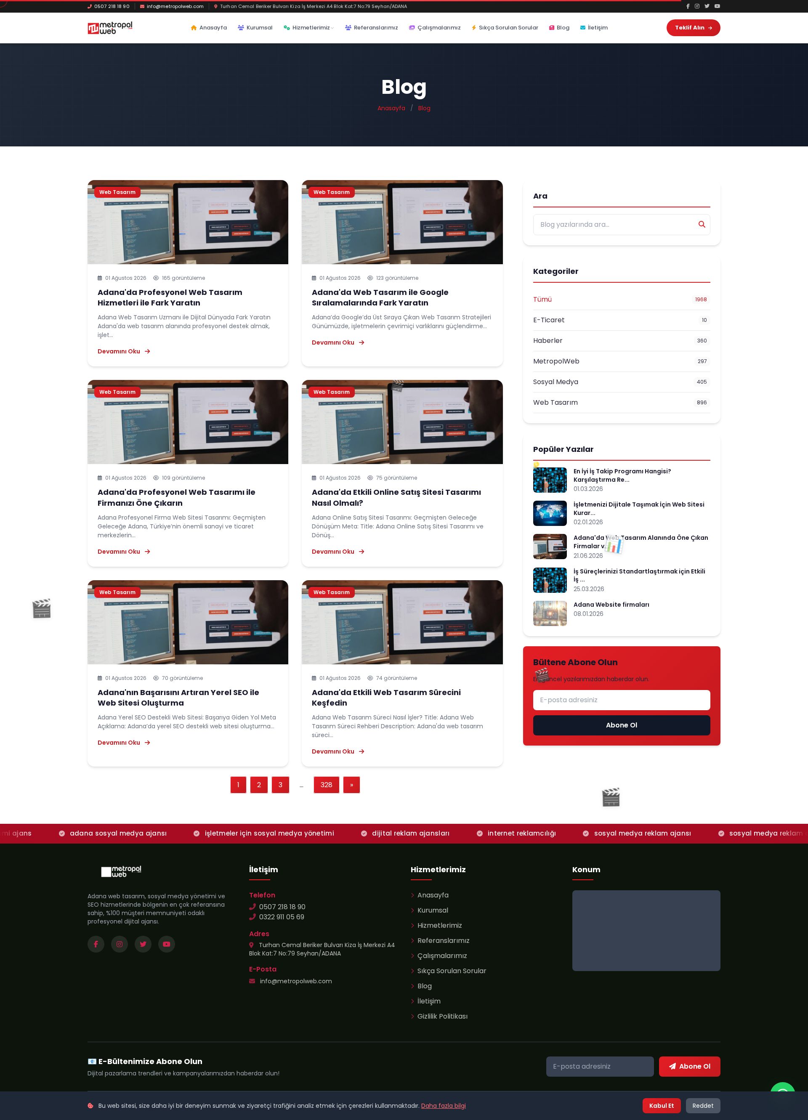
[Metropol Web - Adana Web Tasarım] (110, 27)
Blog (563, 28)
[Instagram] (697, 6)
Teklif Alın (690, 28)
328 (326, 785)
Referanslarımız (376, 28)
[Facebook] (688, 6)
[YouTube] (717, 6)
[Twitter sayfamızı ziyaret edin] (143, 944)
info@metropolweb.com (175, 6)
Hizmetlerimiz (311, 28)
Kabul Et (661, 1105)
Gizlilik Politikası (442, 1016)
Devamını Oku (119, 351)
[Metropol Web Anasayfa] (121, 871)
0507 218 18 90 (112, 6)
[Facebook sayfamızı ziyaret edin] (96, 944)
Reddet (703, 1105)
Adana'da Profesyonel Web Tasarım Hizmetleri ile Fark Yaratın (170, 297)
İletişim (598, 28)
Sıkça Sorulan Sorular (508, 28)
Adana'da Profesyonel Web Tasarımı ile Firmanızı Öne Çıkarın (176, 497)
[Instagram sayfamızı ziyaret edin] (119, 944)
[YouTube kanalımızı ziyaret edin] (166, 944)
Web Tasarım (117, 192)
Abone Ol (621, 725)
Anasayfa (213, 28)
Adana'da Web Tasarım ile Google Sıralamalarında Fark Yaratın (380, 297)
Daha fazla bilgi (443, 1105)
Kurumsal (260, 28)
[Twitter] (707, 6)
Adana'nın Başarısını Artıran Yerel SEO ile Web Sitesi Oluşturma (178, 697)
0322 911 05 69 (281, 917)
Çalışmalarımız (439, 28)
